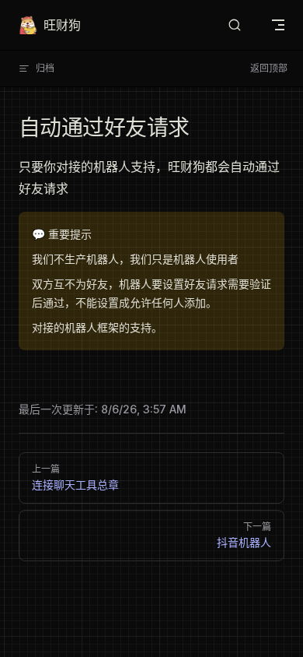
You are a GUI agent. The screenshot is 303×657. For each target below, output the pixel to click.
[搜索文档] (234, 25)
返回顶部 (268, 68)
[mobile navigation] (278, 25)
